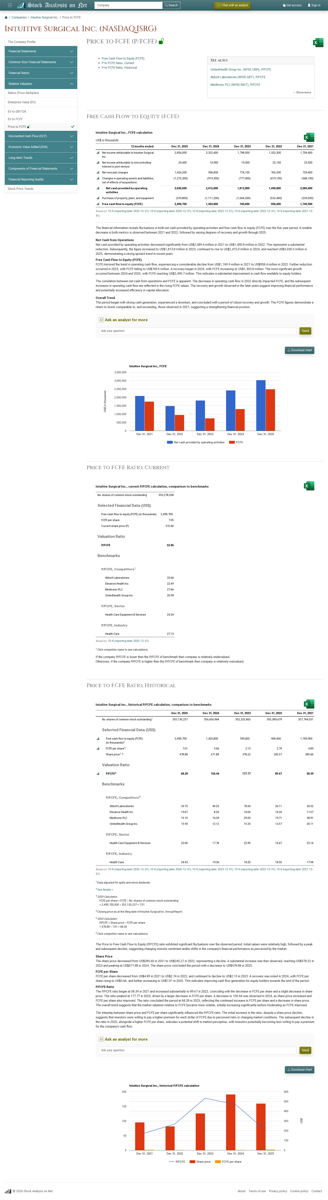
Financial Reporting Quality (26, 179)
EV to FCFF (15, 119)
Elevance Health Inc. (117, 583)
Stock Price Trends (20, 189)
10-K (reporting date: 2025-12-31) (128, 211)
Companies (19, 17)
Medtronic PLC (114, 589)
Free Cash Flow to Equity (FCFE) (123, 58)
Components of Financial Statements (33, 168)
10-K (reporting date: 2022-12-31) (254, 211)
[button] (98, 153)
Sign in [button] (315, 5)
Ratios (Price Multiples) (23, 93)
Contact (316, 1191)
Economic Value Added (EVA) (28, 147)
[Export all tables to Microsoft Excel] (318, 42)
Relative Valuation (20, 84)
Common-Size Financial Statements (32, 62)
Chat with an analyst (232, 5)
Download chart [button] (301, 350)
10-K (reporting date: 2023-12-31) (212, 211)
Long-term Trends (20, 158)
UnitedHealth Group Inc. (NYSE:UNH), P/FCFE (241, 69)
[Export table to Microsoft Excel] (309, 137)
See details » (105, 889)
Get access (294, 5)
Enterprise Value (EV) (22, 102)
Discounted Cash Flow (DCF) (28, 136)
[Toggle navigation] (10, 5)
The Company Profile (21, 42)
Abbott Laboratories (117, 577)
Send (305, 331)
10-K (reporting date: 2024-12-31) (170, 211)
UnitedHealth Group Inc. (119, 595)
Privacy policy (278, 1191)
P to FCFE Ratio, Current (118, 63)
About (241, 1191)
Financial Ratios (19, 73)
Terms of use (257, 1191)
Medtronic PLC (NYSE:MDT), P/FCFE (235, 85)
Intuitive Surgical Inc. (44, 17)
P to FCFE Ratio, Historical (119, 67)
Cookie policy (299, 1191)
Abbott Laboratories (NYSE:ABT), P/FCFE (238, 77)
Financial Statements (22, 51)
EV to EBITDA (17, 111)
